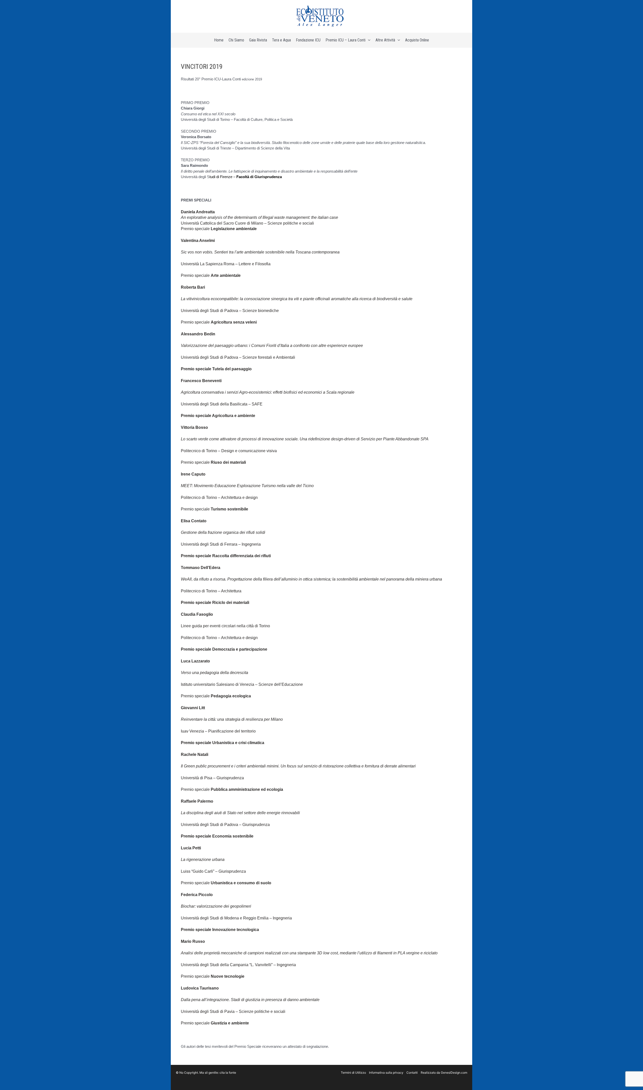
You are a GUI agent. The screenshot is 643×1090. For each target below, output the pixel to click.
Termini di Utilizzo (353, 1072)
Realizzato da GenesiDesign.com (444, 1072)
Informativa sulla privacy (386, 1072)
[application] (367, 40)
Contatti (412, 1072)
